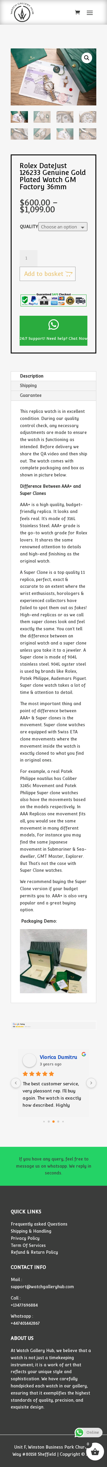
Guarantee (31, 395)
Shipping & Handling (31, 1231)
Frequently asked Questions (39, 1224)
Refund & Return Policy (34, 1252)
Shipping (28, 385)
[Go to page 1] (49, 1121)
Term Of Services (28, 1245)
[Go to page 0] (44, 1121)
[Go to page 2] (53, 1121)
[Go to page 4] (63, 1121)
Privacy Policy (25, 1238)
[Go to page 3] (58, 1121)
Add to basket (43, 273)
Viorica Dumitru (58, 1057)
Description (31, 376)
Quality (29, 226)
